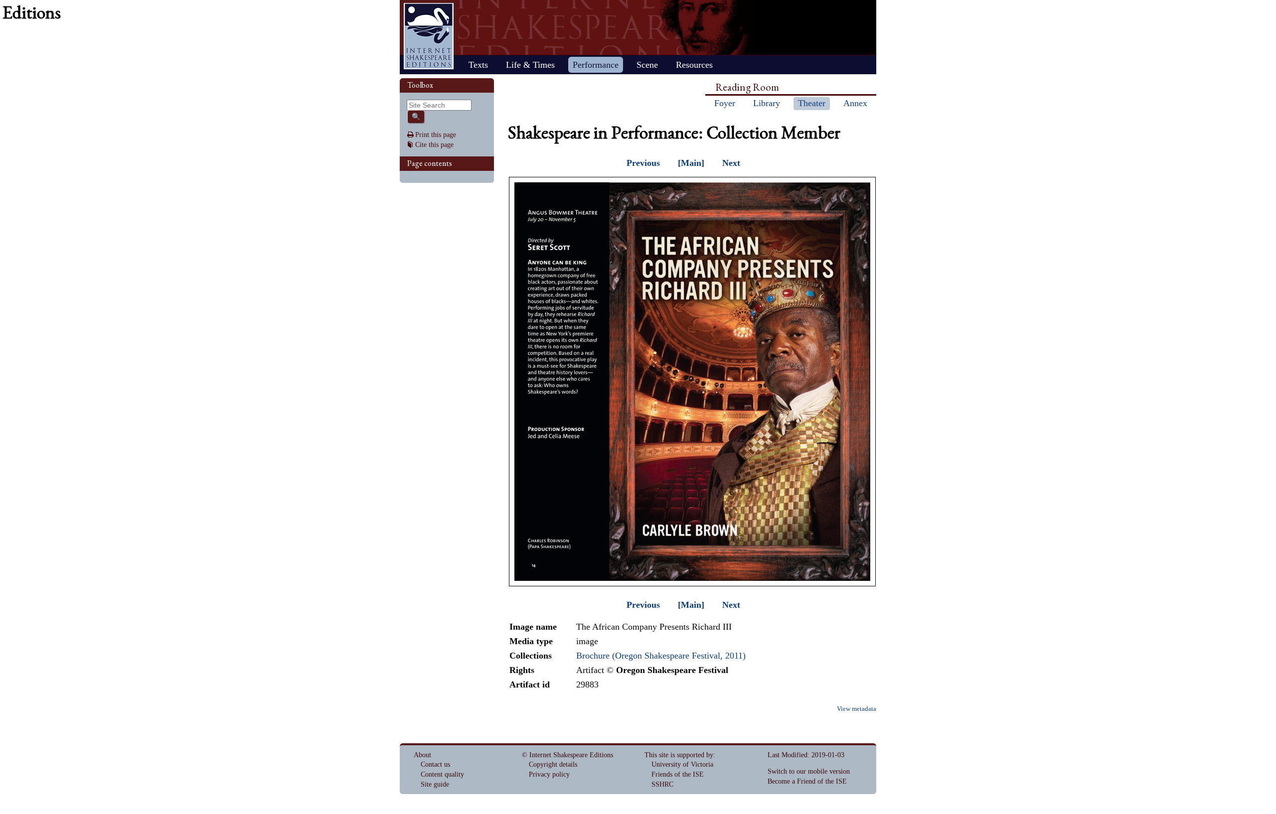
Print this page (435, 134)
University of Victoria (682, 764)
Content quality (442, 774)
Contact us (435, 764)
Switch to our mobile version (809, 771)
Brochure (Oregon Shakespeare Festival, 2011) (661, 656)
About (422, 755)
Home (429, 36)
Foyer (724, 103)
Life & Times (530, 65)
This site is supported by (678, 755)
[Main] (691, 163)
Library (766, 103)
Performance (596, 65)
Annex (855, 103)
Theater (811, 103)
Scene (647, 65)
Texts (478, 65)
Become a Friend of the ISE (807, 781)
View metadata (856, 708)
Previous (643, 163)
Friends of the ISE (677, 774)
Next (731, 163)
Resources (694, 65)
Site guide (435, 784)
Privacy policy (549, 774)
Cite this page (434, 144)
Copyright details (553, 764)
